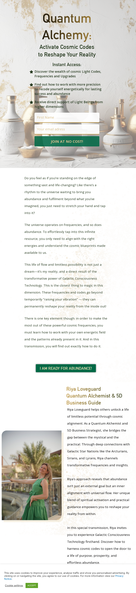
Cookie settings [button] (14, 585)
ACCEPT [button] (32, 585)
